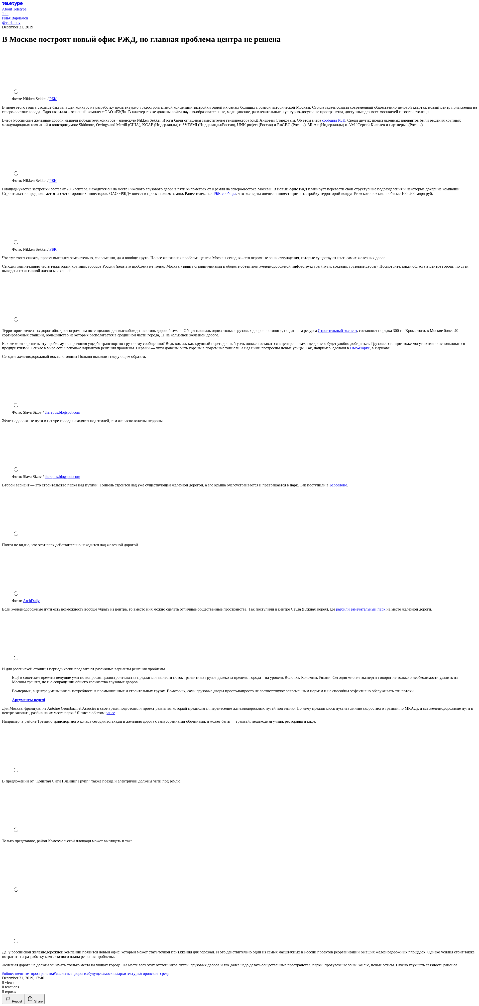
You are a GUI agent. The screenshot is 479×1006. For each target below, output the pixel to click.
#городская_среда (154, 973)
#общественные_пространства (28, 973)
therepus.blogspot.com (62, 412)
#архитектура (127, 973)
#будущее (94, 973)
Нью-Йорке (360, 348)
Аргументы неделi (28, 700)
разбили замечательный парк (360, 609)
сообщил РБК (333, 120)
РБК (53, 99)
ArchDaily (31, 601)
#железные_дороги (70, 973)
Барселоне (338, 485)
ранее (110, 713)
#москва (109, 973)
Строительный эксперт (337, 330)
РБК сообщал (225, 193)
